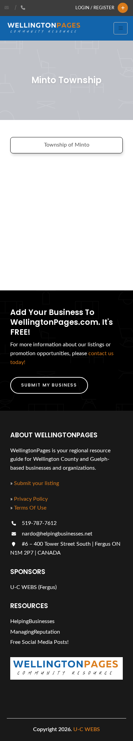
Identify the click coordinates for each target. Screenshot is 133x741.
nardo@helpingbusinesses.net (56, 533)
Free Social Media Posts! (39, 642)
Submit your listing (36, 483)
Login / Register (94, 8)
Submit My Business (49, 385)
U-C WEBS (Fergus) (33, 587)
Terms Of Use (30, 508)
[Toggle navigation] (121, 28)
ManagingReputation (35, 632)
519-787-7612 (38, 523)
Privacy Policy (31, 499)
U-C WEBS (86, 729)
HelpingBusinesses (32, 621)
